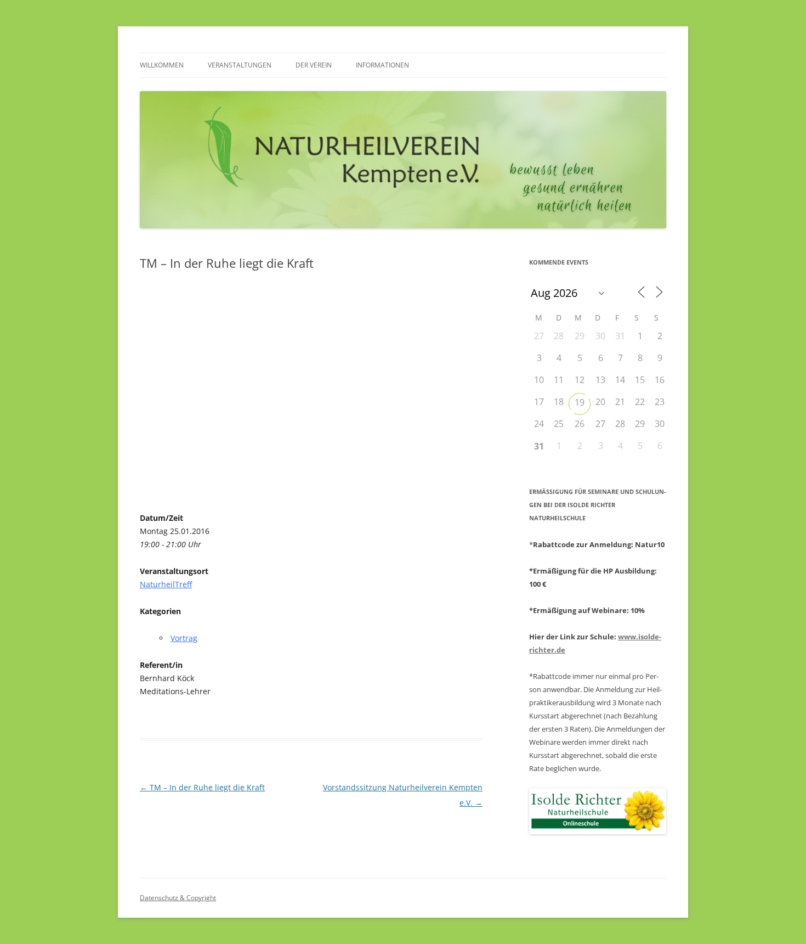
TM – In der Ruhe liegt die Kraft (202, 787)
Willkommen (162, 65)
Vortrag (184, 638)
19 (579, 402)
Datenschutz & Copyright (178, 897)
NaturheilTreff (166, 584)
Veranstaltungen (239, 65)
